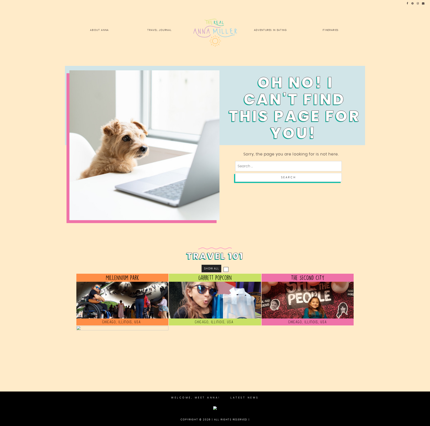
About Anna (99, 30)
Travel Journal (159, 30)
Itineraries (330, 30)
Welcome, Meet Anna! (195, 397)
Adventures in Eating (270, 30)
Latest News (244, 397)
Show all (211, 268)
